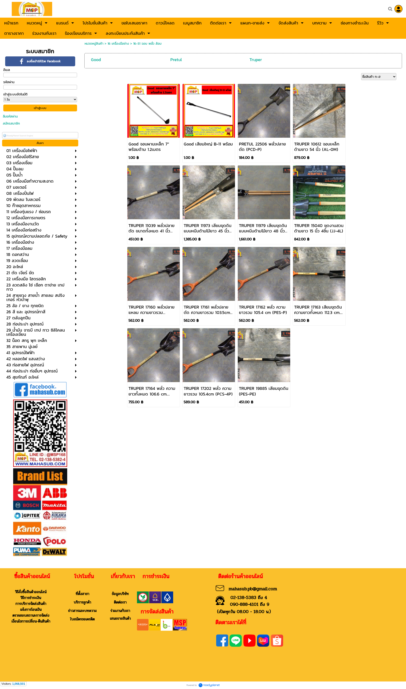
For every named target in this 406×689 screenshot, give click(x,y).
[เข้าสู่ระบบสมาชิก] (398, 9)
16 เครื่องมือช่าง (118, 43)
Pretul (176, 59)
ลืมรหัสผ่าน (10, 116)
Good (96, 59)
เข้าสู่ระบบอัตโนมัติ (15, 94)
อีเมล (6, 69)
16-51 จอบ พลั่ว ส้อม (147, 43)
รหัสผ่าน (8, 82)
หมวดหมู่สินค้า (94, 43)
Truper (256, 59)
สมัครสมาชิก (11, 123)
